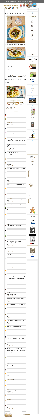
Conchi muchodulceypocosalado (10, 288)
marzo (29, 196)
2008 (28, 202)
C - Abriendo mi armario (9, 229)
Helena (7, 131)
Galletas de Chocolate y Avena (32, 187)
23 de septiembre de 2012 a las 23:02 (10, 392)
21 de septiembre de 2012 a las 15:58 (10, 267)
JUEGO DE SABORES (9, 122)
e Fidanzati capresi (14, 75)
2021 (28, 168)
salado (11, 108)
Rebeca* (8, 239)
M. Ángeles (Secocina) (9, 198)
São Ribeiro (8, 151)
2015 (28, 174)
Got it (38, 1)
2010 (28, 200)
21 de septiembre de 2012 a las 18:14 (10, 282)
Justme (7, 325)
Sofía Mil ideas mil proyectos (10, 379)
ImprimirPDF (8, 107)
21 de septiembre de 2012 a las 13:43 (10, 251)
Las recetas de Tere (9, 213)
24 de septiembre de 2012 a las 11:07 (10, 408)
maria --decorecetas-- (9, 399)
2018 (28, 171)
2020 (28, 169)
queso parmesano (8, 108)
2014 (28, 175)
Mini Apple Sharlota (30, 186)
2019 (28, 170)
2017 (28, 172)
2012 (28, 177)
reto (10, 108)
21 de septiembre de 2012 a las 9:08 (10, 181)
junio (29, 193)
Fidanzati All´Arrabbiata (10, 10)
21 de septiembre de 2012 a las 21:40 (10, 317)
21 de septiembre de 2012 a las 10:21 (10, 205)
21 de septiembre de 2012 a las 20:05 (10, 301)
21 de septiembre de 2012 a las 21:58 (10, 323)
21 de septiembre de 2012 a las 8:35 (10, 156)
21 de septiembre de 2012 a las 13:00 (10, 245)
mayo (29, 194)
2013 (28, 176)
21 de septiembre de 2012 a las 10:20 (10, 201)
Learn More (35, 1)
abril (29, 195)
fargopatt (8, 347)
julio (29, 192)
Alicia (7, 224)
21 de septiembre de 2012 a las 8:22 (10, 149)
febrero (29, 197)
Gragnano (19, 76)
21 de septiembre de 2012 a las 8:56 (10, 165)
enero (29, 198)
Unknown (8, 303)
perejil (6, 108)
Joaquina (8, 292)
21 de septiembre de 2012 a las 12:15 (10, 233)
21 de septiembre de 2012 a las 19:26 (10, 295)
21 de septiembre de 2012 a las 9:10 (10, 191)
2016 (28, 173)
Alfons (7, 342)
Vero (7, 363)
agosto (29, 191)
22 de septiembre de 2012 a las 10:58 (10, 345)
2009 (28, 201)
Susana (7, 167)
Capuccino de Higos (31, 185)
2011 (28, 199)
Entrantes (9, 6)
